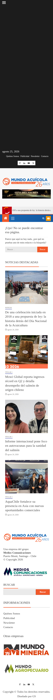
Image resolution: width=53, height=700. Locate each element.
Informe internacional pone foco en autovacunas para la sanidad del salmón (26, 445)
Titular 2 (9, 497)
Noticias (8, 307)
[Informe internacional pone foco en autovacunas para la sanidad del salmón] (26, 416)
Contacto (44, 156)
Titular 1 (9, 372)
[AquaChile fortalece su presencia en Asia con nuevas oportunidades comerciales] (26, 476)
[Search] (43, 218)
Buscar (9, 584)
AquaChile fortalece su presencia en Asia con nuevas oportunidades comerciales (24, 506)
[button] (12, 218)
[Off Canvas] (4, 2)
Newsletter (35, 156)
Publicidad (24, 156)
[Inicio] (5, 218)
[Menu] (12, 218)
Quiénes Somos (12, 156)
